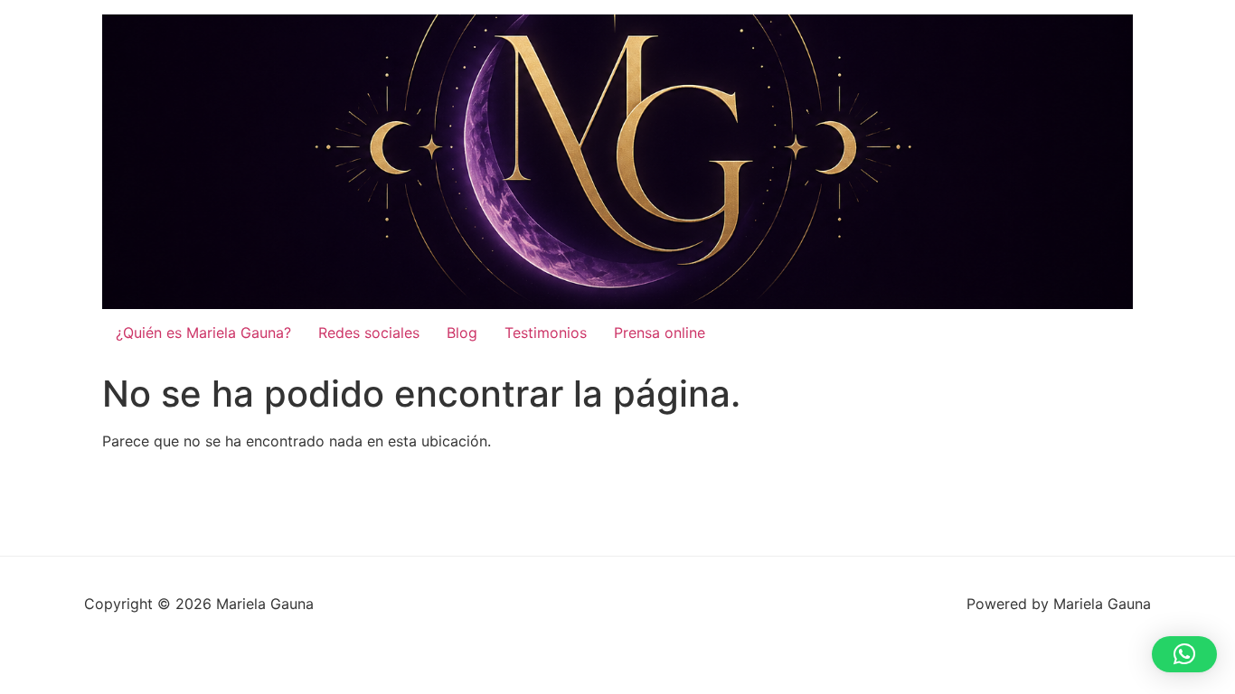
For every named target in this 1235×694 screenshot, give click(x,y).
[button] (1184, 654)
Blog (462, 333)
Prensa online (659, 333)
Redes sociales (369, 333)
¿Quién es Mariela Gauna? (203, 333)
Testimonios (545, 333)
